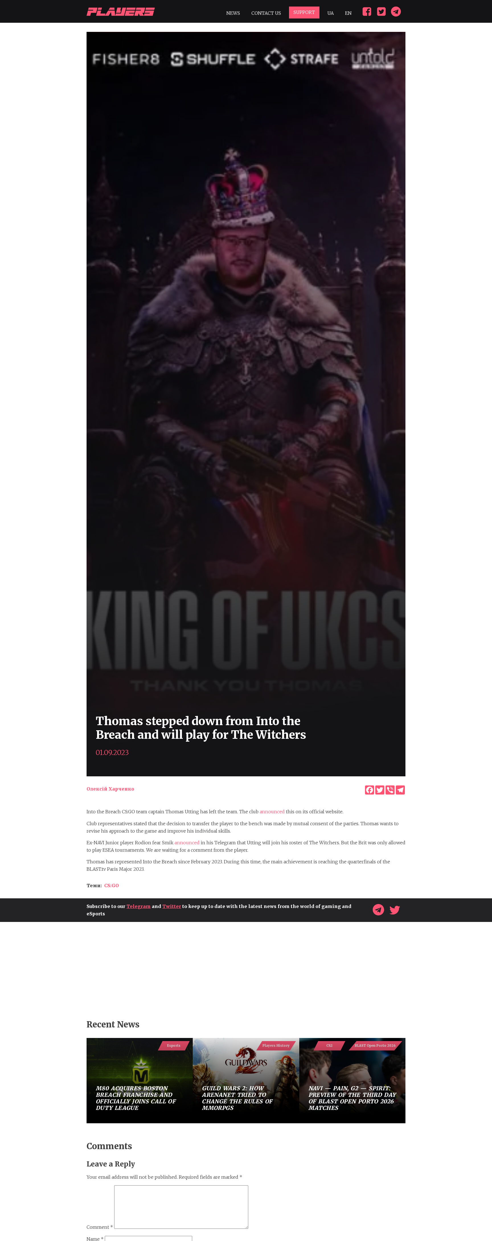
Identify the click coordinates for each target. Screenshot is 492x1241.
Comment (100, 1227)
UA (330, 13)
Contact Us (266, 13)
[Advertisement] (246, 971)
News (233, 13)
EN (348, 13)
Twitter (171, 906)
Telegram (138, 906)
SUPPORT (304, 12)
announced (272, 811)
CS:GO (111, 885)
